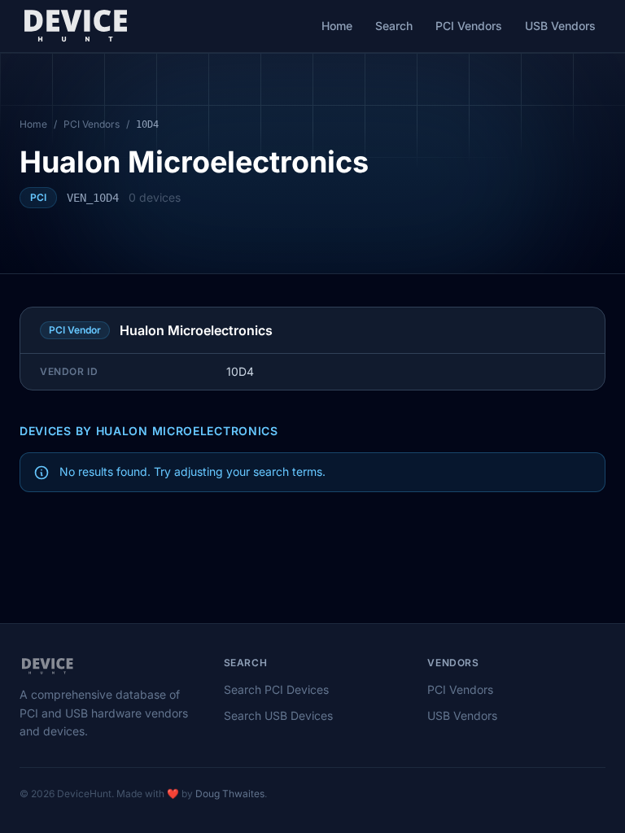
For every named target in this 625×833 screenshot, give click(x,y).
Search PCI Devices (276, 689)
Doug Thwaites (229, 793)
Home (336, 26)
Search (394, 26)
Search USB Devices (278, 715)
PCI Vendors (468, 26)
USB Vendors (560, 26)
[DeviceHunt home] (75, 26)
